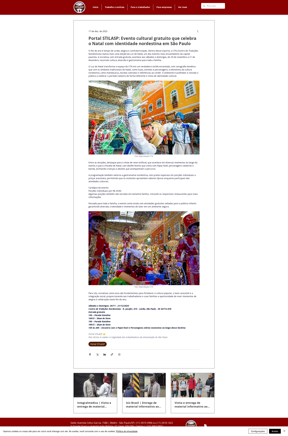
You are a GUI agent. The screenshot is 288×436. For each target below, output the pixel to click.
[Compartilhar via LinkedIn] (104, 354)
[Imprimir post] (119, 354)
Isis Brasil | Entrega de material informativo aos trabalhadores (143, 404)
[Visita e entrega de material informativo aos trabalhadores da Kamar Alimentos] (192, 385)
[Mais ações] (198, 31)
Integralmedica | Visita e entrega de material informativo (94, 404)
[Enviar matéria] (205, 426)
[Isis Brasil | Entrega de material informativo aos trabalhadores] (144, 385)
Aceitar (275, 431)
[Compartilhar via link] (112, 354)
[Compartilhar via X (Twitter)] (97, 354)
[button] (140, 7)
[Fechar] (284, 431)
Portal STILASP (97, 344)
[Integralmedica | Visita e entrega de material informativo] (95, 385)
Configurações (258, 431)
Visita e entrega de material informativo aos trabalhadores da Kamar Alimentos (192, 404)
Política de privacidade (127, 431)
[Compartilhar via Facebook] (89, 354)
